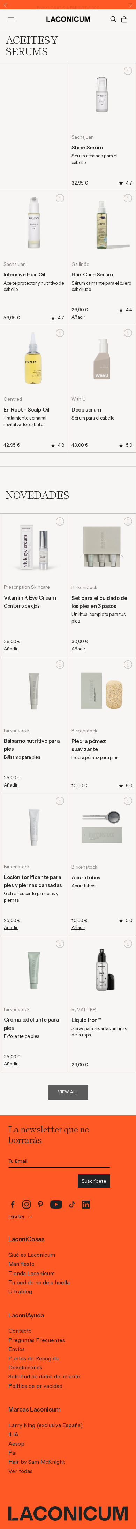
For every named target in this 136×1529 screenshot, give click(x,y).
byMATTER (83, 1010)
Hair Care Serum (92, 274)
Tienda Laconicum (31, 1273)
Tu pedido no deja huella (39, 1282)
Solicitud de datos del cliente (44, 1377)
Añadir (78, 317)
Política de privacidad (35, 1386)
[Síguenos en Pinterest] (40, 1204)
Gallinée (80, 264)
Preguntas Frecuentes (36, 1340)
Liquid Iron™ (86, 1020)
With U (78, 399)
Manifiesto (21, 1264)
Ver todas (20, 1471)
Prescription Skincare (27, 587)
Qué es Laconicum (31, 1255)
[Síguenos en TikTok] (72, 1204)
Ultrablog (20, 1291)
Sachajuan (82, 137)
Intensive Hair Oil (24, 274)
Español (16, 1217)
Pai (12, 1453)
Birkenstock (84, 587)
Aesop (16, 1444)
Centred (12, 399)
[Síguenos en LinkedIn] (86, 1205)
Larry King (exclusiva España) (45, 1425)
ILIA (13, 1434)
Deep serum (86, 410)
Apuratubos (85, 877)
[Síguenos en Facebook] (12, 1204)
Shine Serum (87, 148)
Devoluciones (25, 1368)
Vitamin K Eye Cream (30, 598)
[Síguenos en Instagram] (26, 1204)
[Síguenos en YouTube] (56, 1204)
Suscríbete (94, 1181)
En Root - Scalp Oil (26, 410)
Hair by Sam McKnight (36, 1462)
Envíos (16, 1349)
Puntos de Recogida (33, 1358)
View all (68, 1092)
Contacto (20, 1331)
